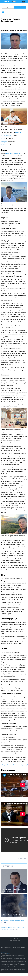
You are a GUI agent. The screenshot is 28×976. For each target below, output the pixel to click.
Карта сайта (3, 952)
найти (20, 7)
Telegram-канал (6, 135)
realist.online (7, 963)
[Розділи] (26, 0)
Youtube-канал (5, 145)
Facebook (18, 132)
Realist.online (10, 953)
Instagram (4, 142)
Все (3, 11)
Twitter (3, 138)
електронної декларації (12, 154)
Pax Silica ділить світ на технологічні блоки (12, 920)
